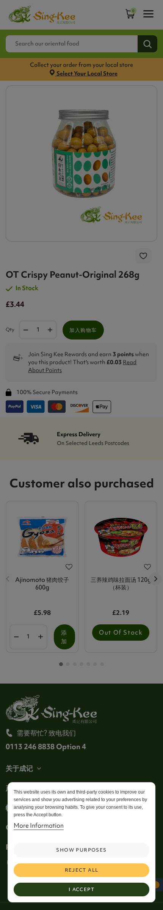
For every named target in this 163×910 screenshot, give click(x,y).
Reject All (82, 870)
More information (39, 825)
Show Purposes (81, 850)
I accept (81, 889)
